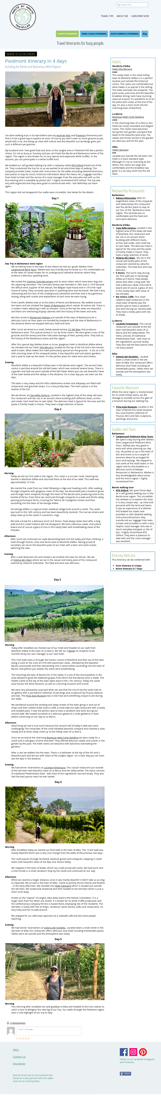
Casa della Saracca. (40, 395)
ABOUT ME (122, 15)
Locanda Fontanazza (54, 767)
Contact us (19, 1057)
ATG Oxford (77, 165)
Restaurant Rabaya (40, 317)
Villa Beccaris (46, 347)
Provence (81, 135)
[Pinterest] (143, 1052)
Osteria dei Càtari (22, 559)
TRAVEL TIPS (107, 15)
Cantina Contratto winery (40, 281)
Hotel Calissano (120, 149)
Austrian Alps (63, 135)
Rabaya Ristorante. (126, 198)
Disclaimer (19, 1063)
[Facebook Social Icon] (124, 1052)
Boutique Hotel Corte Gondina (128, 116)
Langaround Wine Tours (23, 269)
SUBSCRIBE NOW (140, 15)
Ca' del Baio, (74, 329)
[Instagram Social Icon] (133, 1052)
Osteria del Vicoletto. (55, 927)
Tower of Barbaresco (54, 305)
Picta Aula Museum (36, 695)
